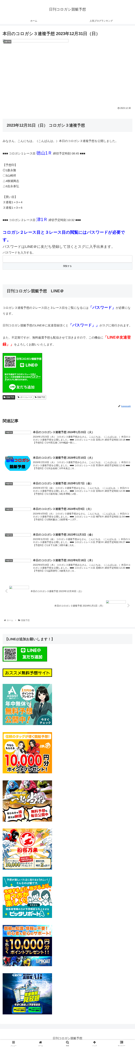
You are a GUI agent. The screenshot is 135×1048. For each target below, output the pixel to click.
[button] (125, 572)
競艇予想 (10, 397)
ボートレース (26, 397)
